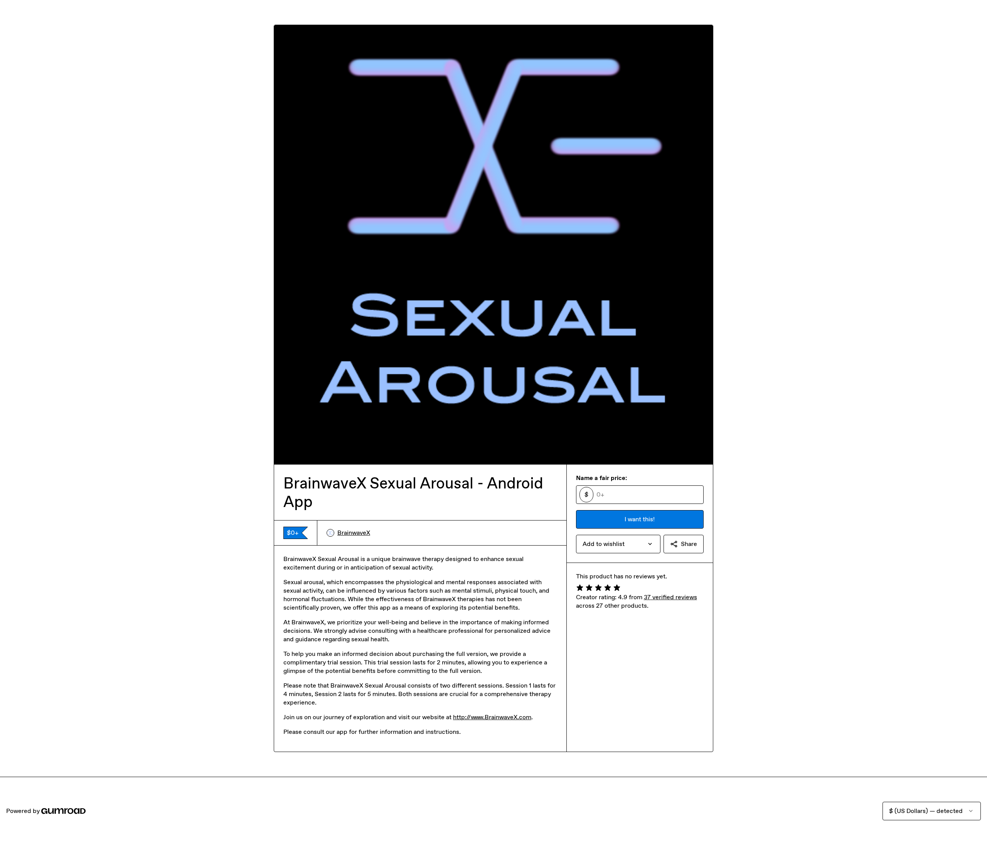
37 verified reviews (670, 597)
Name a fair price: (601, 478)
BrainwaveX (353, 532)
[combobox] (618, 544)
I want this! (640, 519)
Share (689, 544)
